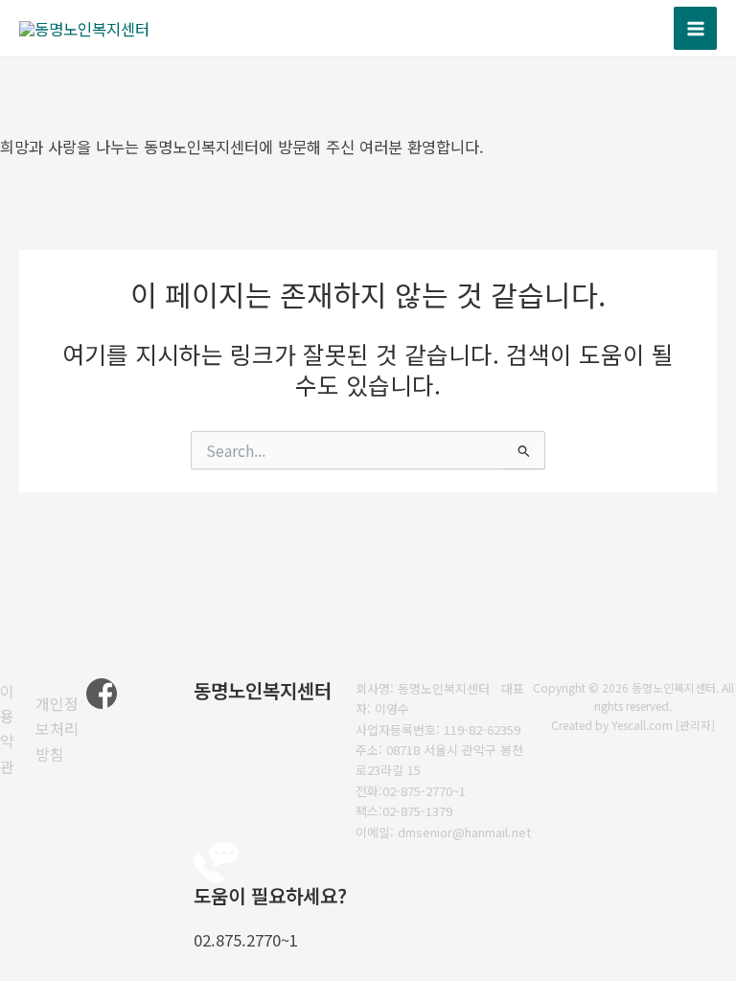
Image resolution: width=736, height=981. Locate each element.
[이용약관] (13, 729)
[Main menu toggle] (695, 28)
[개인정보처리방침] (60, 728)
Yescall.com (642, 725)
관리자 (695, 725)
